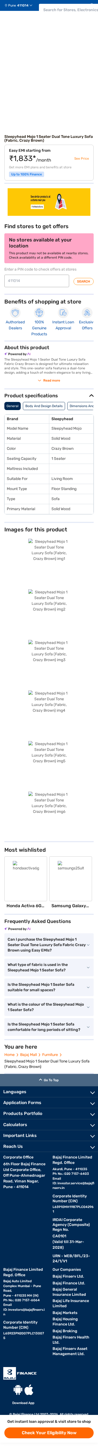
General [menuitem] (13, 406)
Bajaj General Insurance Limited (69, 1292)
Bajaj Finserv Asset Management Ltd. (70, 1351)
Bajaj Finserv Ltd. (68, 1276)
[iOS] (28, 1389)
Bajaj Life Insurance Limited (71, 1303)
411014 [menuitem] (23, 5)
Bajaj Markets (65, 1312)
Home (9, 1054)
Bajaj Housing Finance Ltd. (65, 1322)
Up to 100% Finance (26, 174)
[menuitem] (20, 5)
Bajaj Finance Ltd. (69, 1283)
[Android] (18, 1389)
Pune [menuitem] (12, 5)
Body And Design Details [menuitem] (44, 406)
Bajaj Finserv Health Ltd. (71, 1340)
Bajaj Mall (28, 1054)
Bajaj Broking (65, 1331)
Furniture (50, 1054)
